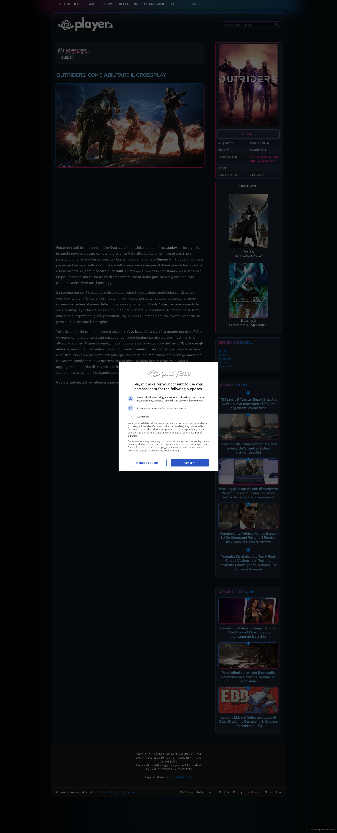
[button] (168, 416)
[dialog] (168, 416)
